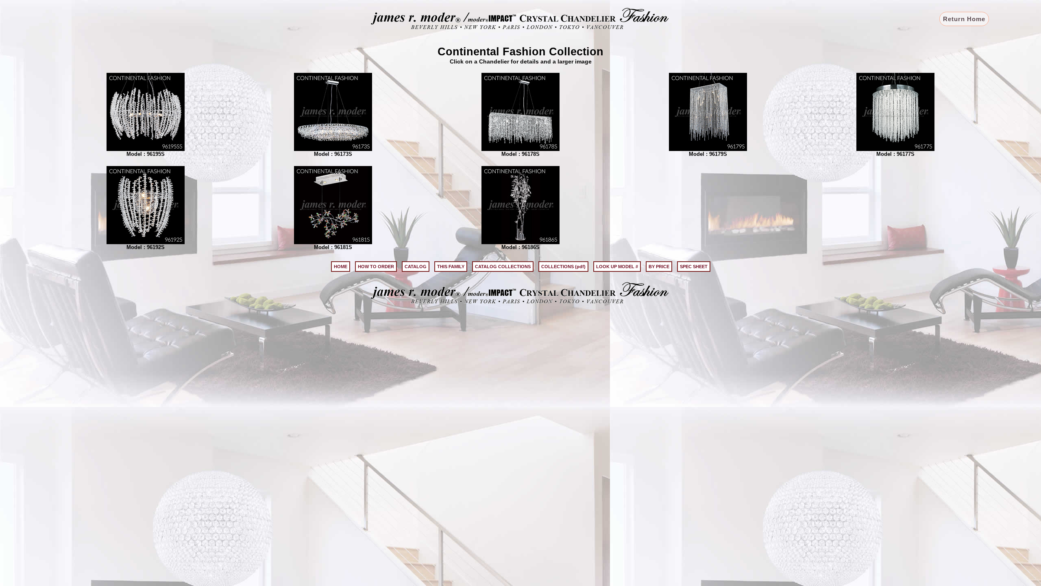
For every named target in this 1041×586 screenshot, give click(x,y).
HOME (340, 266)
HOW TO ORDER (376, 266)
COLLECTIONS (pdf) (563, 266)
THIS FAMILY (450, 266)
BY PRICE (659, 266)
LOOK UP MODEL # (617, 266)
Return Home (964, 18)
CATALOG (416, 266)
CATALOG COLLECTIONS (503, 266)
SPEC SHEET (694, 266)
